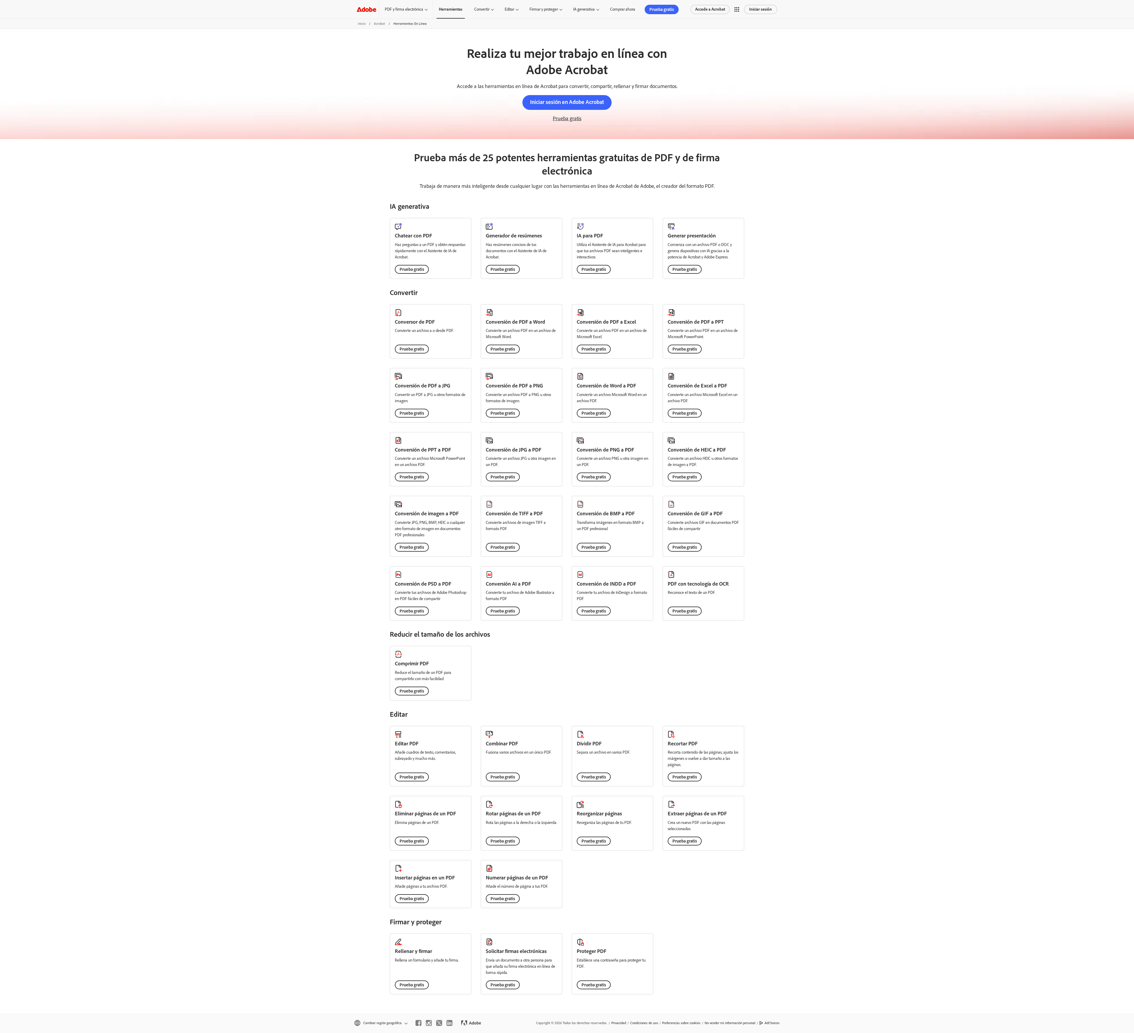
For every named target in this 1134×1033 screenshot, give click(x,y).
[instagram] (429, 1023)
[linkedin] (449, 1023)
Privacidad (618, 1023)
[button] (737, 9)
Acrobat (379, 24)
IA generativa (584, 9)
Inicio (362, 24)
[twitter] (439, 1023)
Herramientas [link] (450, 9)
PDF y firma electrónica (404, 9)
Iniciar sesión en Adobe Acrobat (567, 102)
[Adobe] (366, 9)
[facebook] (418, 1023)
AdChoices (772, 1023)
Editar (509, 9)
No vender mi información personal (730, 1023)
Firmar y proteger (543, 9)
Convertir (481, 9)
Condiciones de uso (644, 1023)
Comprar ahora (622, 9)
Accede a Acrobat (710, 9)
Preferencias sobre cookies (681, 1023)
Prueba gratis (661, 9)
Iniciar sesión (760, 9)
